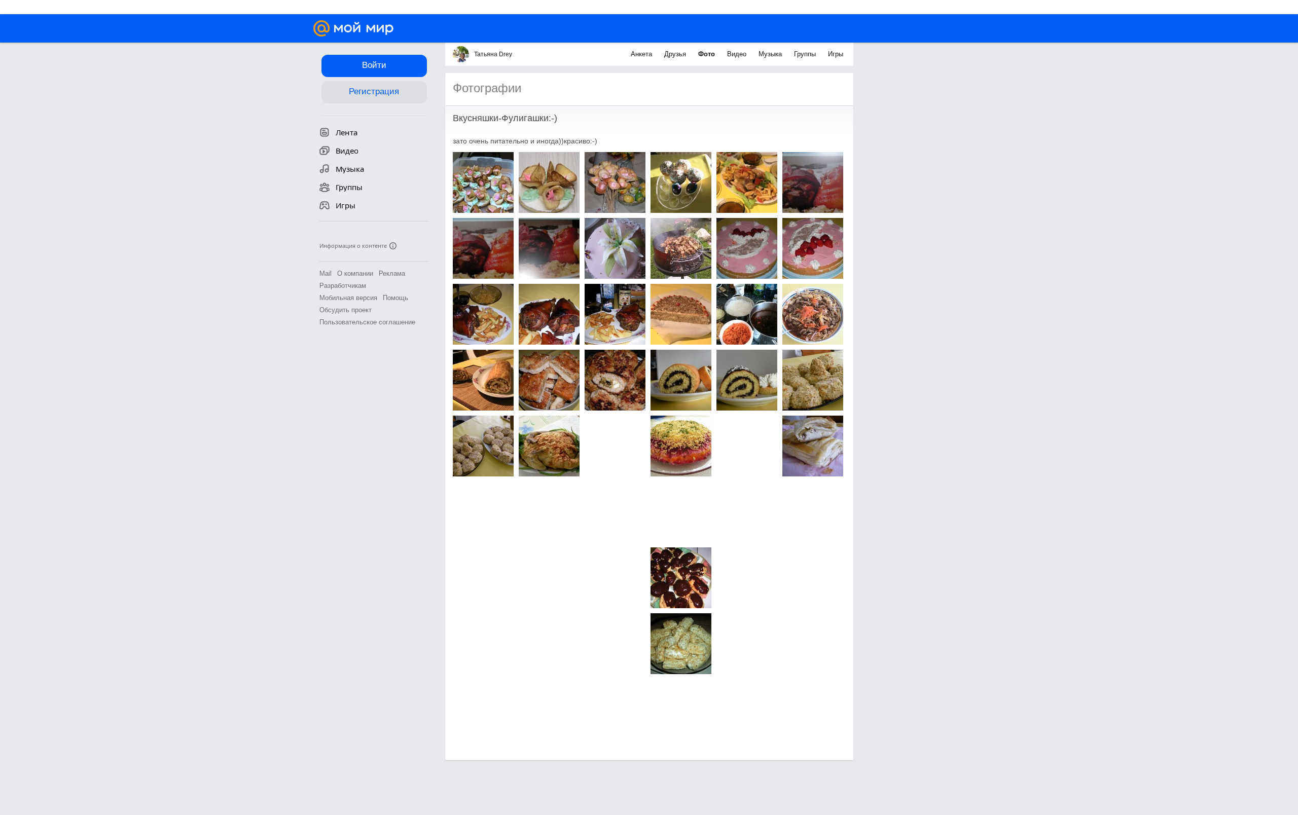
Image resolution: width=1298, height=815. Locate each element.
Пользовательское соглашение (367, 322)
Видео (737, 54)
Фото (707, 54)
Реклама (392, 273)
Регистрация (374, 91)
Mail (325, 273)
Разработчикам (342, 285)
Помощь (395, 298)
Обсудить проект (345, 310)
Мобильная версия (348, 298)
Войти (374, 65)
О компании (355, 273)
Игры (835, 54)
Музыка (771, 54)
